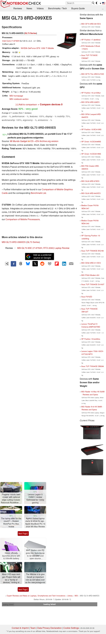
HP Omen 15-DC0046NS (91, 141)
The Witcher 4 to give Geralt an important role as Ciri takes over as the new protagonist (35, 578)
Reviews (17, 8)
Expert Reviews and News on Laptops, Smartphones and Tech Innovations (36, 595)
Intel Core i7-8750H (10, 40)
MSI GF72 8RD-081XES (91, 23)
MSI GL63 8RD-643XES (91, 193)
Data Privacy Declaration (49, 627)
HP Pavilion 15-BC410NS (91, 129)
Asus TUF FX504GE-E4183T (92, 284)
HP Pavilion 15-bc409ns (90, 339)
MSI (76, 595)
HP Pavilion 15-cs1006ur (91, 92)
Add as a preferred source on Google (42, 256)
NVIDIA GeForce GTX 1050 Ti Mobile (37, 48)
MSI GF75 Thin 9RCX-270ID (92, 74)
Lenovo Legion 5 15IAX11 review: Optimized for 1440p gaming (35, 498)
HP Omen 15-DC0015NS (91, 153)
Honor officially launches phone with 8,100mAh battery (11, 556)
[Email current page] (71, 263)
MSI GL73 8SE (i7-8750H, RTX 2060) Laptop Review (43, 248)
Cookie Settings (71, 627)
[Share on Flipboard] (56, 263)
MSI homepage (16, 95)
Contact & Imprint (20, 627)
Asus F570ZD (86, 296)
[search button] (93, 3)
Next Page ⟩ (23, 533)
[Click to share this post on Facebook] (13, 263)
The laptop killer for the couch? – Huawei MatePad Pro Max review (11, 522)
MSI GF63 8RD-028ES (90, 102)
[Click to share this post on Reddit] (42, 263)
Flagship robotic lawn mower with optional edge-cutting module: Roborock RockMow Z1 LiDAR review (11, 498)
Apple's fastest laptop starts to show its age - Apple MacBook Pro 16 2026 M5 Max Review (35, 522)
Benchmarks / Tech (57, 8)
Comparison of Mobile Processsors (23, 219)
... (103, 8)
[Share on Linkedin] (64, 263)
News (29, 8)
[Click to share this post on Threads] (20, 263)
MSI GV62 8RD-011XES (91, 263)
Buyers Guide (78, 8)
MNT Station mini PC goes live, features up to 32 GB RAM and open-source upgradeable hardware (35, 554)
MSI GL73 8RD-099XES (14, 242)
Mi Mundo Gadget (18, 141)
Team (33, 627)
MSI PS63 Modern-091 (90, 275)
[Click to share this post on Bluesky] (28, 263)
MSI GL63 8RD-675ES (90, 181)
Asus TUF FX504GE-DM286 (92, 366)
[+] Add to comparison (26, 104)
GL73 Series (30, 33)
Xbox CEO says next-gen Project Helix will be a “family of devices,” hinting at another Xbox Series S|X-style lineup (11, 578)
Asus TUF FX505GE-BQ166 (92, 250)
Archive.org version (48, 141)
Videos (40, 8)
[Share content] (7, 264)
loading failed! (8, 604)
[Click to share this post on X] (35, 263)
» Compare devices (50, 104)
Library (70, 595)
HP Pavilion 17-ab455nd (90, 39)
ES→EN (35, 141)
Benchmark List (38, 193)
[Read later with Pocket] (49, 263)
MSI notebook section (19, 98)
